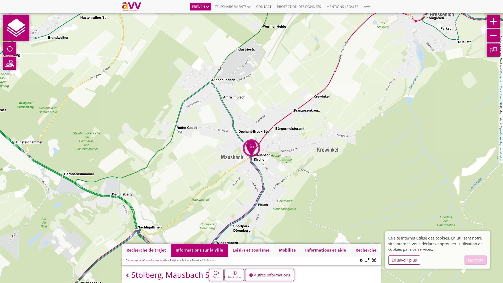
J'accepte (475, 260)
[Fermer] (374, 260)
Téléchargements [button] (231, 6)
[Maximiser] (367, 260)
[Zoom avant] (493, 21)
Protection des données (299, 6)
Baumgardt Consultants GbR (501, 89)
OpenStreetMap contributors (501, 144)
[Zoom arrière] (493, 35)
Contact (263, 6)
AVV (367, 6)
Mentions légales (342, 6)
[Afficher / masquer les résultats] (361, 260)
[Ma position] (9, 48)
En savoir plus (404, 260)
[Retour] (127, 276)
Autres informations (271, 274)
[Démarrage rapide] (16, 28)
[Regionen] (9, 63)
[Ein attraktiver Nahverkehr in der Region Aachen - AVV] (133, 6)
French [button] (199, 6)
